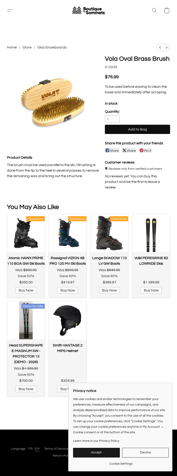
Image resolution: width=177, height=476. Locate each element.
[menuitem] (160, 47)
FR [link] (30, 448)
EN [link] (37, 448)
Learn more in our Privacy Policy (96, 441)
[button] (88, 10)
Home (12, 47)
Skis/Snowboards (52, 47)
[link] (121, 462)
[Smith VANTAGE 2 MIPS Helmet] (67, 320)
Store (27, 47)
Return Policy (62, 455)
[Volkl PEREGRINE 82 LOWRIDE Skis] (151, 233)
